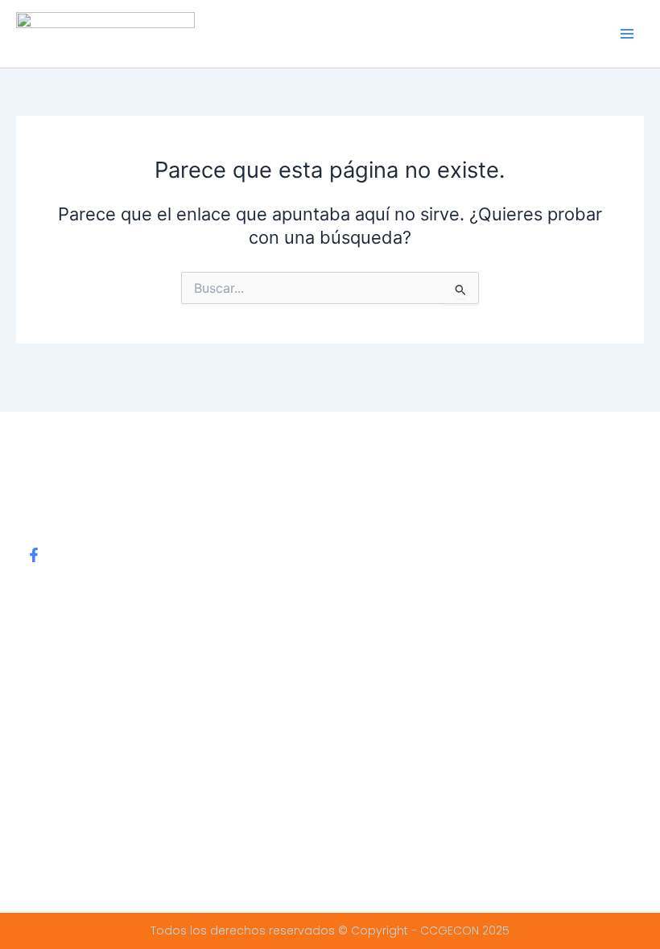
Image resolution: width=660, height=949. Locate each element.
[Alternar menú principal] (627, 34)
